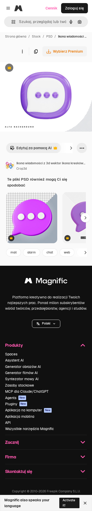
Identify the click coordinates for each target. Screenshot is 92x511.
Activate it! (69, 502)
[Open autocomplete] (11, 22)
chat (50, 252)
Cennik (51, 8)
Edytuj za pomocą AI (31, 149)
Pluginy (15, 404)
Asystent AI (14, 360)
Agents (15, 398)
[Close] (85, 503)
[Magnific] (46, 282)
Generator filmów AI (21, 372)
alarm (31, 252)
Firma (10, 456)
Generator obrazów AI (23, 366)
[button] (46, 324)
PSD (49, 36)
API (8, 422)
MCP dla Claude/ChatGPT (27, 391)
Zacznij (12, 442)
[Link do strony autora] (9, 166)
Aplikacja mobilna (19, 416)
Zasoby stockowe (19, 385)
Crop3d (21, 169)
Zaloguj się (74, 8)
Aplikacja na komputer (28, 410)
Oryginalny (35, 68)
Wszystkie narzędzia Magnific (29, 428)
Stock (36, 36)
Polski (46, 323)
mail (13, 252)
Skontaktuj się (18, 471)
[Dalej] (71, 148)
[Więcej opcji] (22, 51)
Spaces (11, 354)
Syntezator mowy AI (22, 379)
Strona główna (15, 36)
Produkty (14, 345)
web (67, 252)
